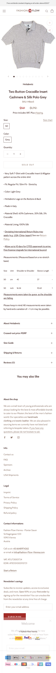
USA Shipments (11, 475)
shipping (39, 112)
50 (6, 126)
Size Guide (9, 343)
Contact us (8, 454)
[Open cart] (52, 10)
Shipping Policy (11, 507)
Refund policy (10, 513)
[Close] (50, 618)
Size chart (47, 120)
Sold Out (28, 164)
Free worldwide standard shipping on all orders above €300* (28, 3)
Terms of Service (11, 497)
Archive (7, 470)
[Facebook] (5, 437)
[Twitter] (11, 437)
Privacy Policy (10, 502)
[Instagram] (18, 437)
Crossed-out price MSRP (15, 333)
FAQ (6, 459)
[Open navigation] (4, 11)
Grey (7, 139)
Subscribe (28, 655)
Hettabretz (28, 84)
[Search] (46, 11)
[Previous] (8, 76)
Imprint (7, 492)
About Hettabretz (12, 323)
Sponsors (8, 464)
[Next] (47, 76)
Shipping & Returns (13, 352)
